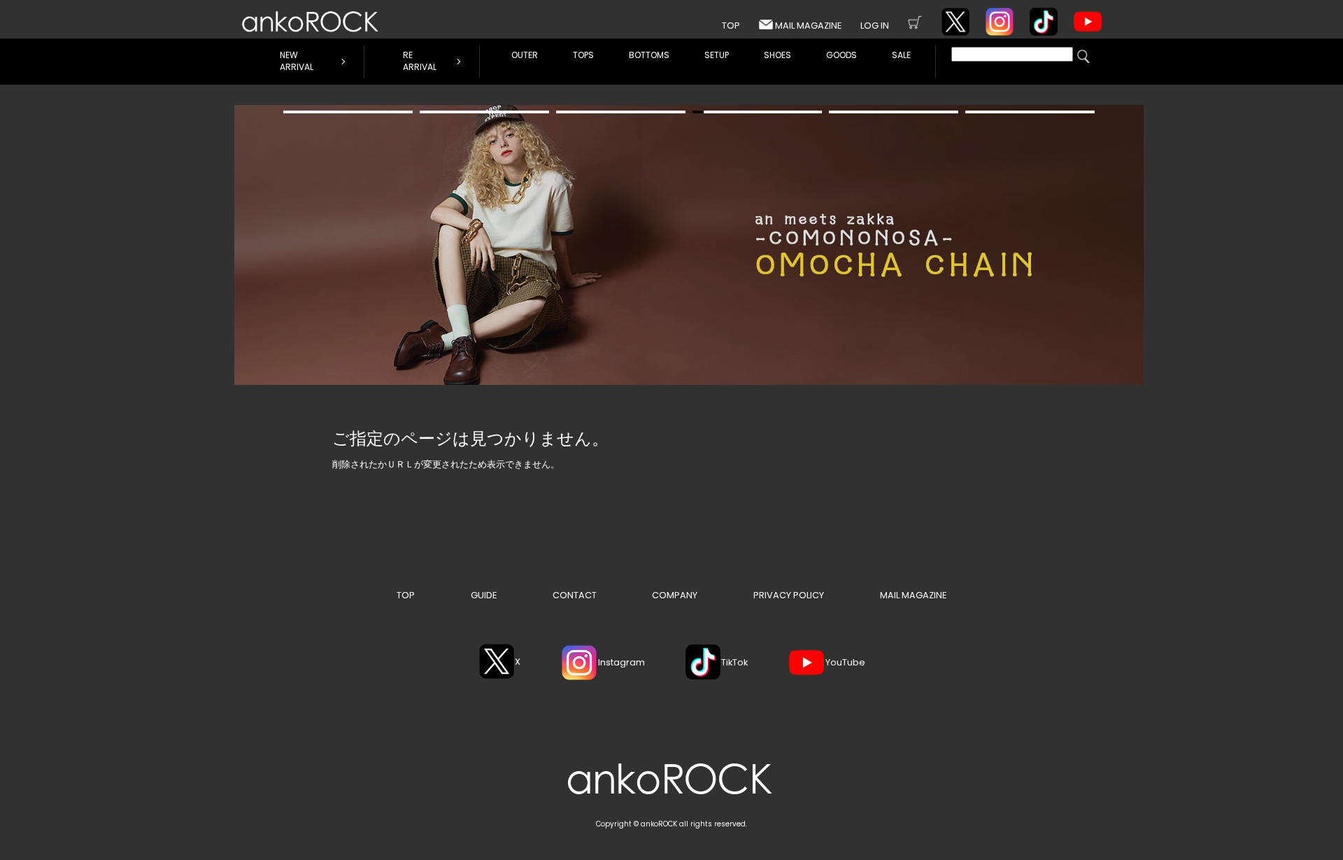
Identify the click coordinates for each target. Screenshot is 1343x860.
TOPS (583, 55)
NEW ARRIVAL (296, 61)
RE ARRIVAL (419, 61)
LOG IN (874, 25)
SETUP (716, 55)
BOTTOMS (649, 55)
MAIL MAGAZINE (808, 25)
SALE (901, 55)
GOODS (841, 55)
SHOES (777, 55)
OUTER (524, 55)
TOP (731, 25)
